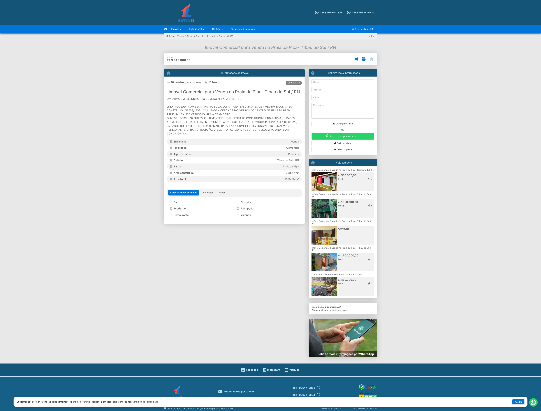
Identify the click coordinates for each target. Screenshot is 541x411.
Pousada (211, 36)
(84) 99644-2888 (331, 12)
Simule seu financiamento (244, 29)
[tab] (183, 192)
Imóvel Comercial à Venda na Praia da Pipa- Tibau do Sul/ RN (341, 195)
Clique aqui (317, 310)
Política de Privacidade (146, 401)
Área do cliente (362, 29)
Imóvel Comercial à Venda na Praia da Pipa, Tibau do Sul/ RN (342, 170)
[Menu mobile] (165, 29)
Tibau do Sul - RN (195, 36)
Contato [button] (216, 29)
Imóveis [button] (175, 29)
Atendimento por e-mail (239, 391)
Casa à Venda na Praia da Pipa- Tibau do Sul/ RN (336, 274)
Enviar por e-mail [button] (344, 123)
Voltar (371, 36)
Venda (180, 36)
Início (172, 36)
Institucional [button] (195, 29)
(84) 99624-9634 (363, 12)
